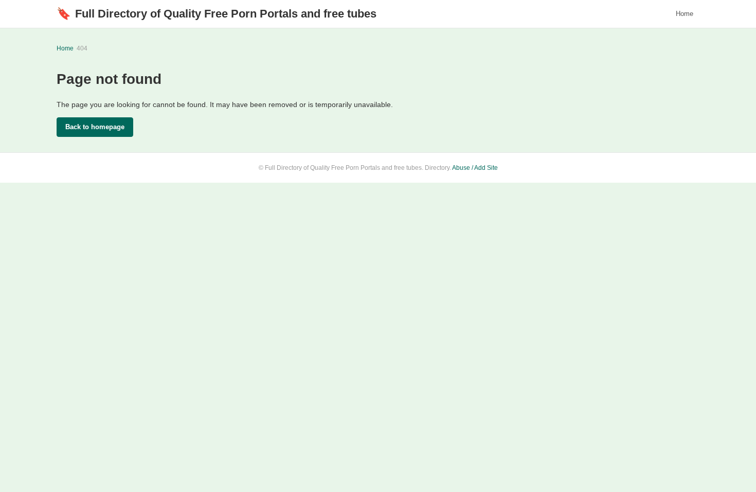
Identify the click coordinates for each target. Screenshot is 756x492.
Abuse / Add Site (475, 167)
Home (684, 13)
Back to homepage (94, 127)
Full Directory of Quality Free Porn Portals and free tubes (216, 13)
